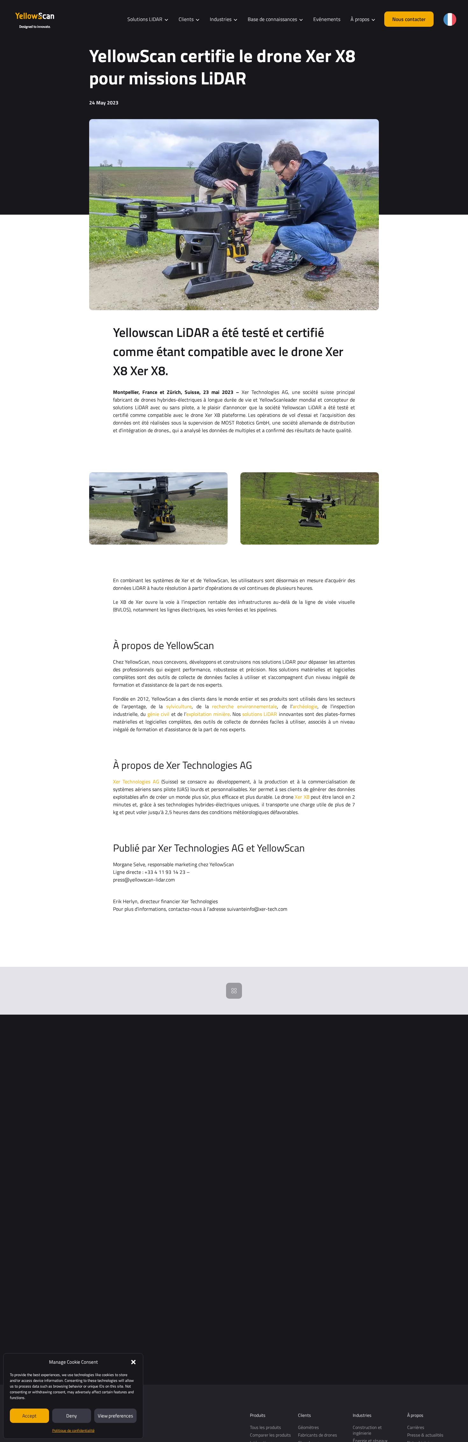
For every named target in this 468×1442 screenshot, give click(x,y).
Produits (258, 1415)
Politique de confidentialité (73, 1430)
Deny (71, 1415)
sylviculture (179, 706)
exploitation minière (208, 714)
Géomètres (308, 1427)
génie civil (158, 714)
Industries (362, 1415)
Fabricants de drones (317, 1434)
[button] (133, 1362)
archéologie (305, 706)
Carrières (415, 1427)
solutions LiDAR (259, 714)
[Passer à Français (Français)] (450, 19)
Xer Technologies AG (136, 781)
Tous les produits (265, 1427)
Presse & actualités (425, 1434)
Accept (29, 1415)
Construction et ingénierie (367, 1430)
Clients (304, 1415)
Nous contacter (409, 19)
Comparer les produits (270, 1434)
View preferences (115, 1415)
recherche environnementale (244, 706)
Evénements (326, 19)
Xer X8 (302, 797)
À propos (415, 1415)
